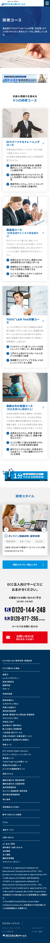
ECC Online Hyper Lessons (15, 751)
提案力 (5, 674)
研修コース (7, 744)
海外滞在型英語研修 (11, 794)
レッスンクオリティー (11, 678)
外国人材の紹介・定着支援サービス (17, 736)
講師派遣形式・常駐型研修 (14, 780)
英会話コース (8, 758)
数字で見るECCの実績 (12, 814)
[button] (6, 529)
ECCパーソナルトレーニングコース (17, 754)
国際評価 (6, 685)
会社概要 (6, 851)
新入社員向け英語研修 (12, 729)
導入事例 (6, 799)
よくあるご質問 (9, 843)
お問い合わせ (8, 837)
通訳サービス (8, 829)
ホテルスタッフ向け (11, 718)
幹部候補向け (8, 700)
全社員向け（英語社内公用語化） (16, 739)
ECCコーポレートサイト (12, 928)
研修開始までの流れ (11, 807)
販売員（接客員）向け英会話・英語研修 (18, 714)
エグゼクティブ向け (11, 703)
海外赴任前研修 (9, 711)
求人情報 (6, 854)
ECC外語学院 (8, 931)
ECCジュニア (37, 928)
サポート (6, 689)
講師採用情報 (8, 858)
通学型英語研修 (9, 787)
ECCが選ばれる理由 (11, 668)
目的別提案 (7, 693)
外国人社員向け (9, 707)
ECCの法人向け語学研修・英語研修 (17, 660)
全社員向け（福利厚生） (12, 725)
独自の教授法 (8, 681)
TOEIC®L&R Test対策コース (15, 761)
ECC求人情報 (37, 931)
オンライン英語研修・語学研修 (15, 791)
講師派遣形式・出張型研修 (14, 783)
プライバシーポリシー (11, 861)
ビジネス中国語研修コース (14, 769)
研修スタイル (8, 773)
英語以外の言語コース (12, 765)
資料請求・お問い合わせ (12, 847)
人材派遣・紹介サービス (12, 732)
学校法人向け (8, 721)
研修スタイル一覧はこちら (25, 564)
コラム (5, 822)
